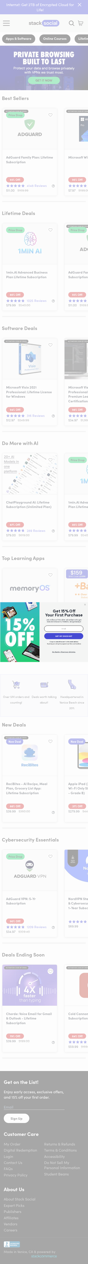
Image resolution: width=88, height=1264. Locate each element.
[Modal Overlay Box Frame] (44, 632)
